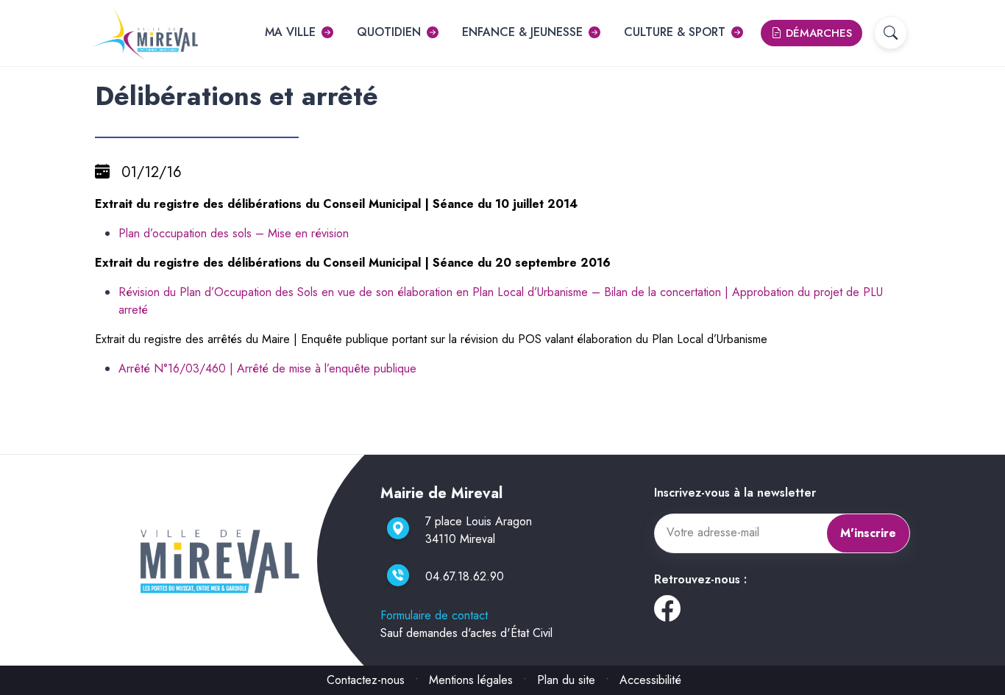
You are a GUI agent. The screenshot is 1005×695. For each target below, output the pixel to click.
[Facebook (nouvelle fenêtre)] (667, 613)
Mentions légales (471, 679)
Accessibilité (650, 679)
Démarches (817, 33)
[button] (890, 32)
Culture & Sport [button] (674, 32)
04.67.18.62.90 (464, 576)
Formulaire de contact (434, 615)
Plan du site (566, 679)
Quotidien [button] (389, 32)
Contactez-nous (366, 679)
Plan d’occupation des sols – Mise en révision (233, 233)
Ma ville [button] (290, 32)
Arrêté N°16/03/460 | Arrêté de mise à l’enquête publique (267, 368)
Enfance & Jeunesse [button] (522, 32)
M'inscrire (868, 533)
